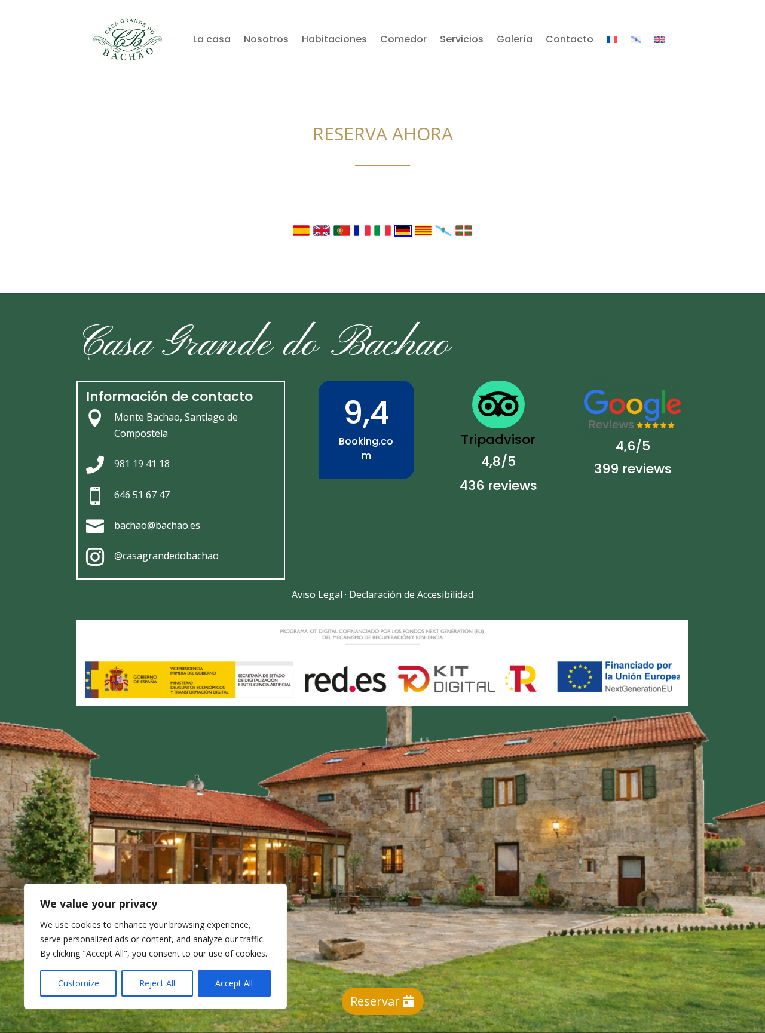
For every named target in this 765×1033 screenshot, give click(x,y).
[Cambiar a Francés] (612, 39)
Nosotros (266, 39)
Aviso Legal (317, 594)
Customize (78, 983)
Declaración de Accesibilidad (411, 594)
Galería (515, 39)
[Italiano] (384, 233)
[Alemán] (404, 233)
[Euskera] (464, 233)
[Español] (302, 233)
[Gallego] (444, 233)
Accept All (234, 983)
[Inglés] (323, 233)
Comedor (403, 39)
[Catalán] (424, 233)
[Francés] (363, 233)
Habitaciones (334, 39)
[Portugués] (343, 233)
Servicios (462, 39)
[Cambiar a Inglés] (659, 39)
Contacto (569, 39)
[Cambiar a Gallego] (636, 39)
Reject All (157, 983)
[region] (155, 946)
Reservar (375, 1001)
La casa (212, 39)
